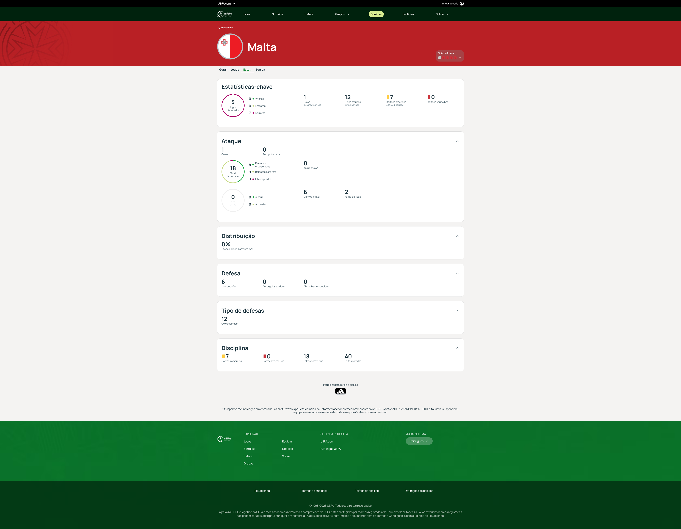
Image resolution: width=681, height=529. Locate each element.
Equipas (287, 441)
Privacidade (262, 491)
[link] (246, 14)
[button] (342, 14)
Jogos (235, 69)
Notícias (287, 449)
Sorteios (249, 449)
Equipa (260, 69)
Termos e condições (314, 491)
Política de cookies (367, 491)
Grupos (248, 463)
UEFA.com (327, 441)
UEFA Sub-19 (224, 14)
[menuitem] (252, 14)
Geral (222, 69)
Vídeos (248, 456)
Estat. (247, 69)
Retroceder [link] (227, 27)
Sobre (286, 456)
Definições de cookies (419, 491)
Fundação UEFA (330, 449)
